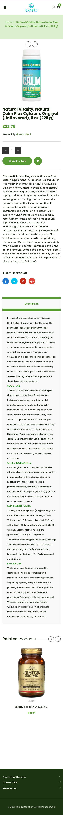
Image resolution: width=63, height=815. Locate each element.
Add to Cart (19, 160)
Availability (8, 134)
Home (8, 22)
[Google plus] (32, 281)
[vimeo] (23, 281)
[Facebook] (5, 281)
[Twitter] (14, 281)
